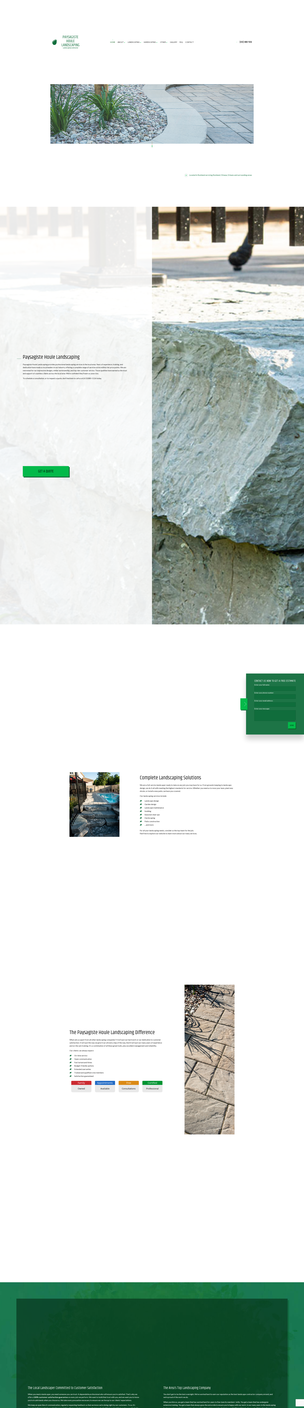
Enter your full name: (262, 685)
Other (163, 42)
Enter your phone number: (264, 693)
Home (112, 42)
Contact (189, 42)
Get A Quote (46, 471)
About (121, 42)
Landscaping (134, 42)
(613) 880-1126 (246, 42)
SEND (292, 725)
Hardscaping (150, 42)
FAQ (181, 42)
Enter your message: (262, 709)
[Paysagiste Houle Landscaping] (54, 42)
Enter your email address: (263, 701)
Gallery (173, 42)
